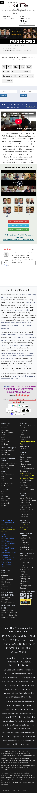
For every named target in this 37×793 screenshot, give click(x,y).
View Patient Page (31, 107)
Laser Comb (5, 597)
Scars (22, 455)
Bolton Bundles (7, 450)
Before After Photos (27, 425)
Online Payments (8, 465)
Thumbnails (7, 80)
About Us (5, 425)
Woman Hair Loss (26, 549)
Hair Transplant (26, 576)
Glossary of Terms (26, 567)
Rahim (18, 213)
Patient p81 (7, 215)
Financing (5, 468)
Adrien (29, 205)
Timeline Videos (26, 457)
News (22, 583)
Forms (3, 435)
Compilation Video (27, 489)
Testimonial (16, 71)
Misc (16, 67)
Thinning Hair (25, 547)
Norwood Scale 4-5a (9, 615)
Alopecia (4, 575)
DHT (3, 577)
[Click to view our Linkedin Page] (20, 41)
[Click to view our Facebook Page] (11, 41)
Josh (7, 205)
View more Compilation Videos (18, 221)
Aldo (18, 205)
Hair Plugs (24, 574)
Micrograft (24, 512)
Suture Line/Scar (7, 557)
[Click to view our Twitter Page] (17, 41)
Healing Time (25, 579)
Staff (29, 67)
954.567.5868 (8, 19)
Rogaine (4, 600)
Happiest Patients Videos (23, 76)
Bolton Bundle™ (27, 11)
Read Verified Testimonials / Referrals (25, 527)
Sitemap (23, 588)
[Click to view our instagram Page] (27, 41)
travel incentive (17, 744)
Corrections (7, 76)
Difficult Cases (6, 536)
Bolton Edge (6, 452)
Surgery (6, 71)
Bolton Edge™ (18, 13)
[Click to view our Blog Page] (30, 41)
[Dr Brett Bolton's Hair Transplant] (18, 5)
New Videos (24, 462)
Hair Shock (5, 582)
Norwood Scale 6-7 (8, 617)
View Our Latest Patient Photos (18, 225)
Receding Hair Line (27, 545)
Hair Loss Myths (7, 580)
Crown (22, 432)
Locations (5, 439)
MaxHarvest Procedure (11, 11)
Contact (4, 428)
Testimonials (24, 459)
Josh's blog (24, 556)
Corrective (24, 430)
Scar (22, 67)
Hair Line (23, 435)
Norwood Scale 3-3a (9, 613)
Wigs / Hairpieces (7, 602)
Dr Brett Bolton (7, 432)
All (4, 67)
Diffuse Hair (24, 543)
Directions (5, 430)
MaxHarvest (5, 455)
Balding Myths (25, 586)
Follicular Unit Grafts (28, 500)
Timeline (26, 71)
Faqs (9, 67)
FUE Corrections (7, 539)
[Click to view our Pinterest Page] (24, 41)
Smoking (4, 589)
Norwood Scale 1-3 (8, 610)
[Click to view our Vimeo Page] (33, 41)
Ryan (30, 214)
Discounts (5, 494)
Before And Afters (8, 527)
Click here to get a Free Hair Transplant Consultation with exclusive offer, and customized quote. (18, 237)
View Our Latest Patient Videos (18, 229)
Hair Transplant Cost (9, 463)
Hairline (4, 546)
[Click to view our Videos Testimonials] (14, 41)
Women (4, 567)
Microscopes (24, 581)
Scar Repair (24, 428)
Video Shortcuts (26, 473)
